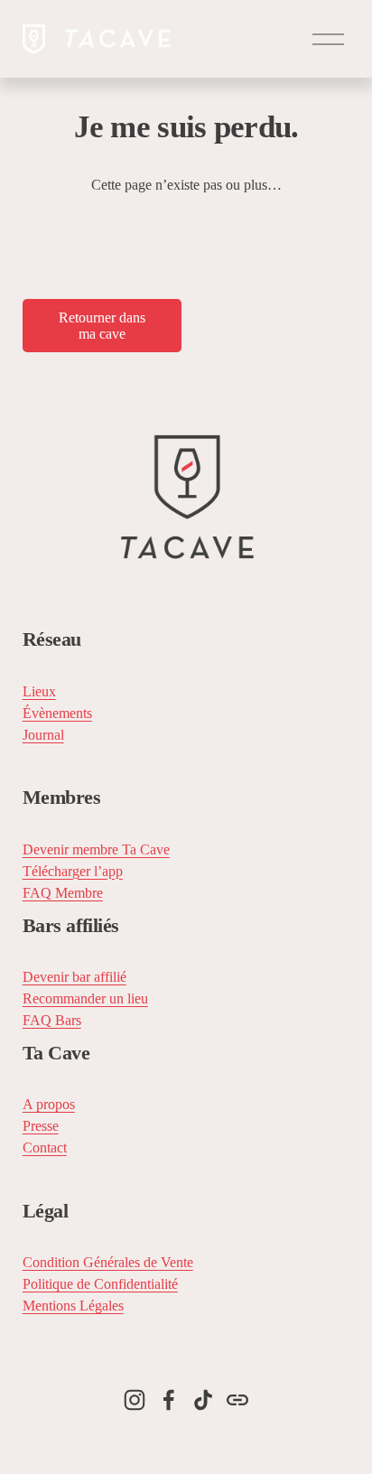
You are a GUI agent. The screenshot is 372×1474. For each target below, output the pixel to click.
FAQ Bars (52, 1020)
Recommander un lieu (85, 998)
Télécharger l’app (73, 871)
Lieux (39, 691)
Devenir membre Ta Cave (96, 849)
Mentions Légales (73, 1305)
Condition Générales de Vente (108, 1262)
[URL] (237, 1400)
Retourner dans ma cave (102, 325)
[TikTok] (203, 1400)
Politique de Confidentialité (100, 1284)
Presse (41, 1125)
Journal (43, 734)
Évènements (57, 713)
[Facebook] (169, 1400)
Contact (45, 1147)
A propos (49, 1104)
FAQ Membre (63, 892)
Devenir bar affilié (74, 976)
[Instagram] (134, 1400)
